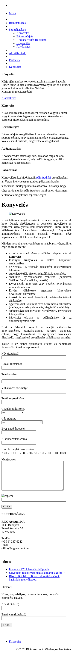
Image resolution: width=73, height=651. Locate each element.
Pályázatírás (23, 46)
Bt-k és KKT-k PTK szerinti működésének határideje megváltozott (34, 578)
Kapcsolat (15, 66)
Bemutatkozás (17, 22)
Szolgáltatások (17, 29)
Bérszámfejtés (24, 36)
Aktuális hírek (17, 53)
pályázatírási (43, 177)
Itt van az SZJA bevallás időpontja (29, 569)
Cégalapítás (23, 43)
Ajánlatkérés (8, 98)
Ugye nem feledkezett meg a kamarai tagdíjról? (37, 572)
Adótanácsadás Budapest (31, 39)
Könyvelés (22, 33)
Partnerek (14, 60)
